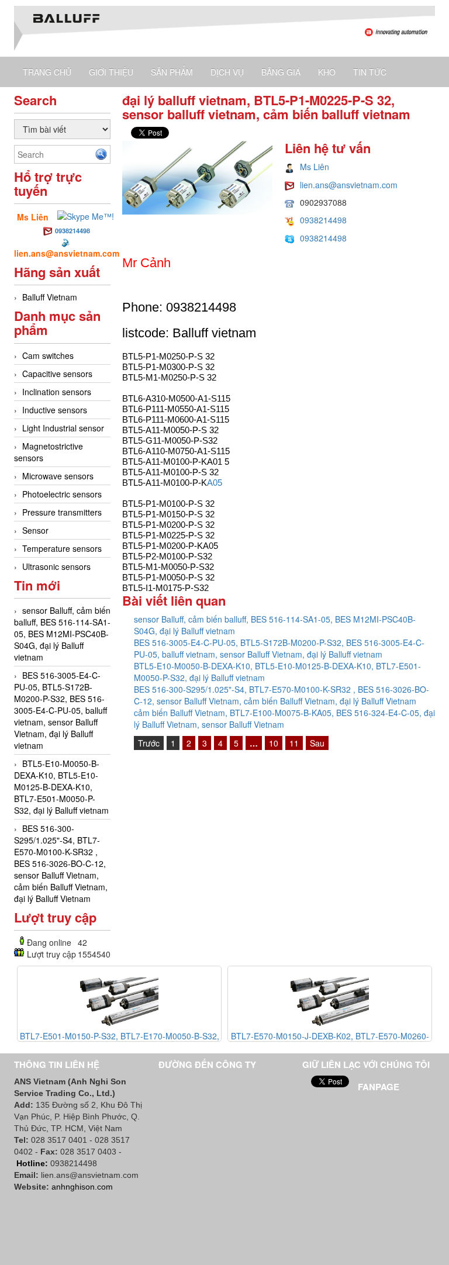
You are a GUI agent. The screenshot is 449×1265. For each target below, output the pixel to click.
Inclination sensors (56, 392)
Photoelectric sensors (62, 494)
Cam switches (48, 355)
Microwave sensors (58, 476)
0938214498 (72, 230)
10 (273, 743)
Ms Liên (314, 166)
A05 (214, 483)
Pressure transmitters (62, 512)
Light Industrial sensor (63, 428)
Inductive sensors (54, 410)
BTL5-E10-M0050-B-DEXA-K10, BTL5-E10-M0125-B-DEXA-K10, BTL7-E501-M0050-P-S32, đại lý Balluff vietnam (61, 787)
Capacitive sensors (57, 373)
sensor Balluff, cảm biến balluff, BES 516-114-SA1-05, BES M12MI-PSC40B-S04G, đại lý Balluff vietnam (62, 633)
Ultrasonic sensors (56, 566)
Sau (317, 743)
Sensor (35, 530)
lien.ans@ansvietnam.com (349, 185)
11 (294, 743)
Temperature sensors (62, 548)
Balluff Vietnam (49, 297)
